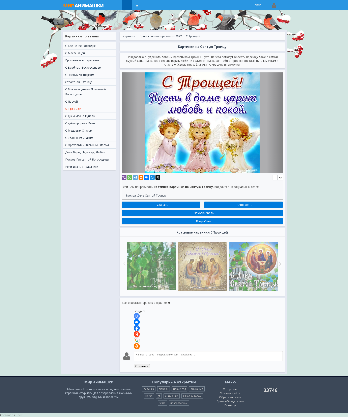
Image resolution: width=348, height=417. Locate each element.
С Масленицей (75, 53)
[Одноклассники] (141, 177)
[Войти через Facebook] (137, 328)
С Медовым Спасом (78, 130)
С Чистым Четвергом (79, 75)
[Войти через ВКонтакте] (137, 322)
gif (158, 396)
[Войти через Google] (137, 340)
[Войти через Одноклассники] (137, 346)
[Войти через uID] (137, 316)
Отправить (141, 366)
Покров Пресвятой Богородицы (87, 159)
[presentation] (124, 263)
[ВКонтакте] (146, 177)
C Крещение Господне (80, 46)
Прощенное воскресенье (82, 60)
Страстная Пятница (78, 82)
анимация (197, 389)
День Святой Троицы (151, 195)
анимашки (171, 396)
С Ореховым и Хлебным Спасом (87, 145)
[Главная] (87, 5)
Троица (131, 195)
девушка (149, 389)
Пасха (148, 396)
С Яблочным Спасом (79, 138)
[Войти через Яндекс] (137, 334)
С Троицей (73, 109)
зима (162, 403)
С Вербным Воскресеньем (83, 67)
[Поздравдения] (147, 5)
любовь (163, 389)
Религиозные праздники (81, 167)
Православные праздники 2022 (161, 36)
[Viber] (124, 177)
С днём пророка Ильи (80, 123)
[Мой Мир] (152, 177)
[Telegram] (135, 177)
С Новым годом (192, 396)
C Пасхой (71, 101)
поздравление (179, 403)
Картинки (129, 36)
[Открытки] (117, 5)
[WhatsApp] (129, 177)
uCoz (19, 415)
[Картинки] (127, 5)
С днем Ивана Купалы (80, 116)
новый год (179, 389)
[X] (157, 177)
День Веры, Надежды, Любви (85, 152)
